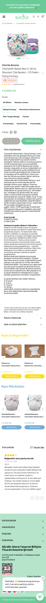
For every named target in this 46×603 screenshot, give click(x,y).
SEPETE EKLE (33, 141)
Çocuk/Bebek (7, 23)
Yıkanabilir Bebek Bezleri (26, 23)
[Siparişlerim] (38, 17)
